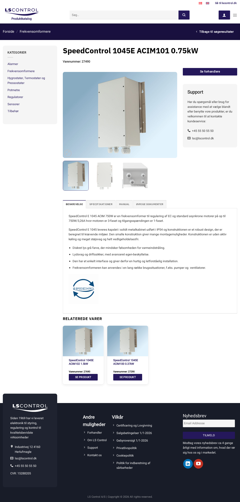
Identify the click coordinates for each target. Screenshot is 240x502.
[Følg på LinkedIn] (188, 463)
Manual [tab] (124, 204)
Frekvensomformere (35, 31)
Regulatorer (15, 97)
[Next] (170, 115)
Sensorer (14, 104)
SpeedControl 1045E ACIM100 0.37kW (125, 362)
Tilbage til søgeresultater (216, 32)
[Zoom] (67, 153)
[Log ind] (224, 15)
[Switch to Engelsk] (207, 3)
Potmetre (14, 90)
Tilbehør (13, 111)
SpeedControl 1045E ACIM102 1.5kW (81, 362)
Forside (8, 31)
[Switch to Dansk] (200, 3)
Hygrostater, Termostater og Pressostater (26, 80)
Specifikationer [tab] (100, 204)
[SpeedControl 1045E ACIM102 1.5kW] (83, 341)
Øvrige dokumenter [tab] (149, 204)
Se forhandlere (210, 71)
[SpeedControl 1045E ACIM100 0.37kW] (127, 341)
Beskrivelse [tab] (74, 204)
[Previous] (69, 115)
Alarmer (13, 64)
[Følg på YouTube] (198, 463)
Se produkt (83, 377)
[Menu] (235, 15)
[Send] (183, 15)
